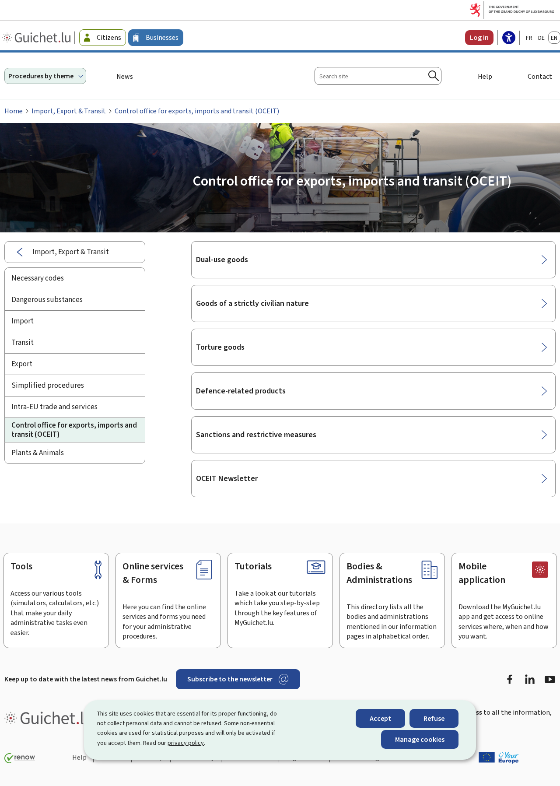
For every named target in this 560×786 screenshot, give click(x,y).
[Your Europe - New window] (499, 757)
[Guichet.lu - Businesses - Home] (37, 37)
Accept (380, 718)
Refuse (434, 718)
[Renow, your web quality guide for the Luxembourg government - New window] (19, 758)
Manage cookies (419, 739)
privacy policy (186, 743)
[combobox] (378, 76)
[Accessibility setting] (508, 38)
